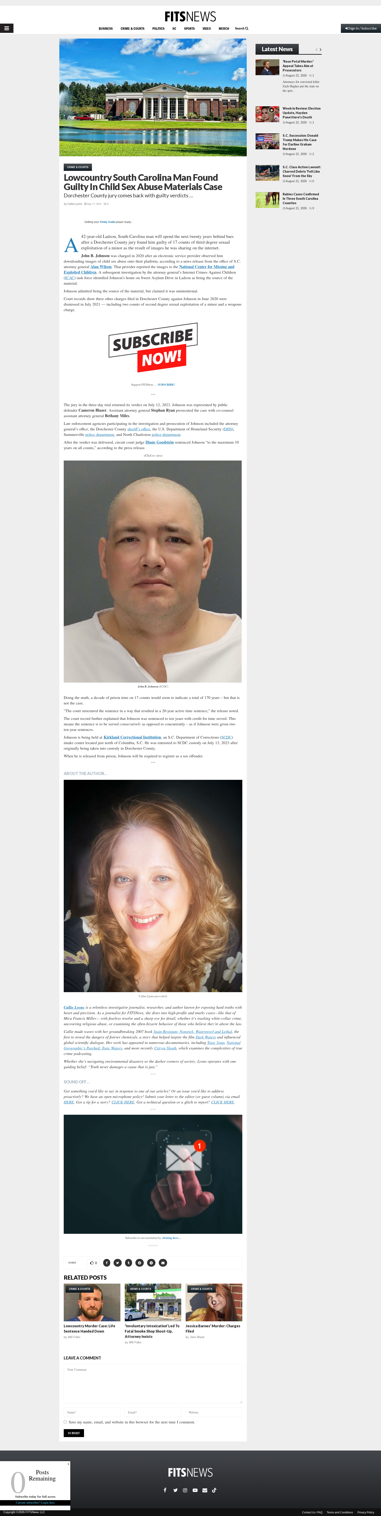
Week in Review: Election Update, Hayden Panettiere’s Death (302, 112)
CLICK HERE (123, 1102)
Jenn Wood (197, 1337)
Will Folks (74, 1337)
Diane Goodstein (160, 442)
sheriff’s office (138, 428)
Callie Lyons (74, 203)
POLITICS (158, 28)
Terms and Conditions (340, 1512)
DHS (228, 428)
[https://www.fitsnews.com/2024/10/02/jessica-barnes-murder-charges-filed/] (214, 1302)
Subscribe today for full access (35, 1496)
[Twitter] (178, 1490)
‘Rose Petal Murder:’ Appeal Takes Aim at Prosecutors (298, 66)
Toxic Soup (215, 1042)
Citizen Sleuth (165, 1048)
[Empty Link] (316, 49)
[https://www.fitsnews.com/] (190, 16)
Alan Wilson (101, 266)
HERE (69, 1102)
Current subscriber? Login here (35, 1502)
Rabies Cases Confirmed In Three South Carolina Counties (301, 198)
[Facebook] (168, 1490)
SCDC (226, 737)
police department (99, 434)
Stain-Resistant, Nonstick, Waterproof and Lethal (192, 1031)
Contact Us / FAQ (312, 1512)
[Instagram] (188, 1490)
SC (174, 28)
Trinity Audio (107, 222)
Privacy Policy (365, 1512)
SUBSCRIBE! (166, 384)
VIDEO (207, 28)
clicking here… (171, 1238)
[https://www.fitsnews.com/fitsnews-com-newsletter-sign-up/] (153, 1174)
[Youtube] (197, 1490)
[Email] (207, 1490)
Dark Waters (206, 1037)
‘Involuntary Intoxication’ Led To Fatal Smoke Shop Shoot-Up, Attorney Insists (152, 1331)
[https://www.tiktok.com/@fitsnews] (214, 1490)
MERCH (224, 28)
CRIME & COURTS (132, 28)
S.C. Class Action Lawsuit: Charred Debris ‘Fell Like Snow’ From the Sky (302, 171)
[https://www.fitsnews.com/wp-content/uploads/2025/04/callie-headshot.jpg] (153, 886)
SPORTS (189, 28)
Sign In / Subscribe (363, 28)
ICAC (69, 277)
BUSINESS (106, 28)
